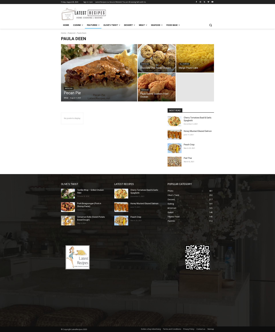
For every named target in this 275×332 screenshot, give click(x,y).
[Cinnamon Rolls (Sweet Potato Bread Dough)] (68, 220)
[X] (204, 2)
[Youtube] (212, 2)
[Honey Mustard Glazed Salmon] (174, 135)
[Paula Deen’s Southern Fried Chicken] (157, 87)
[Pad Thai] (174, 162)
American (68, 88)
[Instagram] (200, 2)
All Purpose (184, 64)
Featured (71, 33)
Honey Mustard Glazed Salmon (198, 131)
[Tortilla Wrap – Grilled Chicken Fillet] (68, 193)
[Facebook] (196, 2)
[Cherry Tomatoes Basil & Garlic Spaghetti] (174, 121)
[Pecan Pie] (99, 72)
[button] (210, 25)
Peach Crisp (189, 144)
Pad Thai (188, 158)
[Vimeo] (208, 2)
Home (63, 33)
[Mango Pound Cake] (195, 58)
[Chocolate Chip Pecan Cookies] (157, 58)
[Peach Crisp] (174, 148)
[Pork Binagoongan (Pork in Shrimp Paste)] (68, 207)
